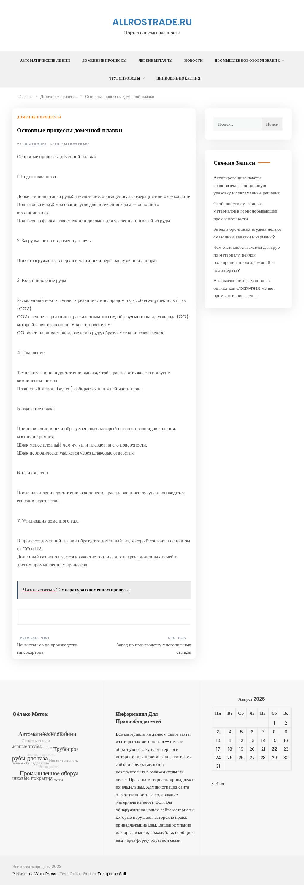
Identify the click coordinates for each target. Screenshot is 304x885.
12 (241, 740)
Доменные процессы (104, 60)
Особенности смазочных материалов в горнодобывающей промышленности (245, 211)
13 (252, 740)
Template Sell (111, 874)
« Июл (218, 783)
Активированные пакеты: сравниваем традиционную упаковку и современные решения (246, 185)
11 (230, 740)
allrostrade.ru (152, 22)
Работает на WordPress (34, 874)
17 (218, 749)
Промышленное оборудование (247, 60)
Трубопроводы (124, 78)
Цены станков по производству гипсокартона (47, 649)
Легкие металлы (155, 60)
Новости (193, 60)
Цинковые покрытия (178, 78)
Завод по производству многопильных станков (154, 649)
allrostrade (77, 144)
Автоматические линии (45, 60)
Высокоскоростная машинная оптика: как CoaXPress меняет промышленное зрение (244, 288)
